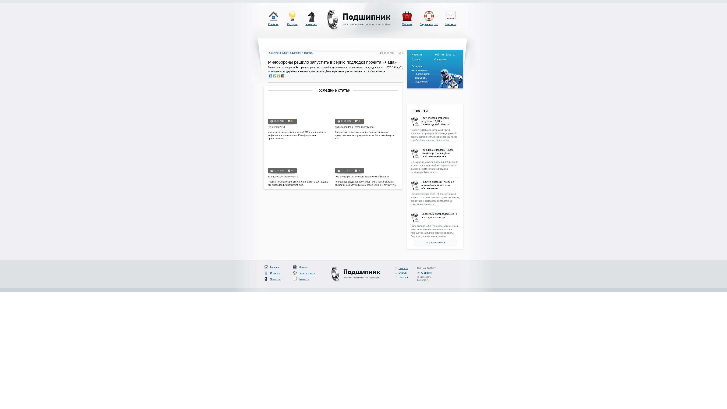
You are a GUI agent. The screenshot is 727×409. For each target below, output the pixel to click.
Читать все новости (435, 242)
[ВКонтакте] (271, 75)
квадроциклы (422, 74)
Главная (273, 24)
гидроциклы (421, 81)
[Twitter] (275, 75)
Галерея (403, 277)
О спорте (440, 59)
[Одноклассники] (279, 75)
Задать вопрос (429, 24)
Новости (308, 53)
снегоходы (421, 77)
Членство (311, 24)
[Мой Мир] (283, 75)
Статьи (416, 59)
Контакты (450, 24)
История (292, 24)
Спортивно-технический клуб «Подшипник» (358, 20)
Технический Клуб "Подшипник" (285, 53)
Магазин (407, 24)
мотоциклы (421, 70)
